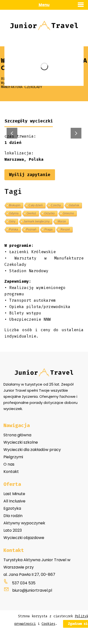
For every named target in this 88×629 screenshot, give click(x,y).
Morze (62, 221)
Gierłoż (31, 213)
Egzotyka (12, 508)
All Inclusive (14, 501)
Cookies (48, 624)
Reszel (65, 229)
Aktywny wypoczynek (24, 523)
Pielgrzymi (13, 457)
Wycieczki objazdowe (23, 537)
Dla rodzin (12, 516)
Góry (12, 221)
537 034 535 (23, 583)
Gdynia (14, 213)
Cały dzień (36, 205)
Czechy (56, 205)
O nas (8, 464)
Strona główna (17, 435)
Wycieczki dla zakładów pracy (32, 449)
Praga (48, 229)
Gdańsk (74, 205)
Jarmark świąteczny (36, 221)
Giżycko (49, 213)
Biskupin (15, 205)
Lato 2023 (12, 530)
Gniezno (68, 213)
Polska (13, 229)
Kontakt (11, 471)
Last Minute (14, 494)
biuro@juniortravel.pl (32, 590)
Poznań (31, 229)
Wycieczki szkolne (20, 442)
